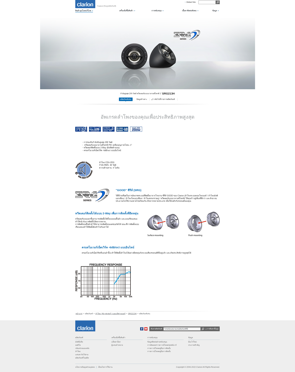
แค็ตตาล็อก (116, 342)
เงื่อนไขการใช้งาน (105, 367)
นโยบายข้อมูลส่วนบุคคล (85, 367)
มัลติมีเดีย (79, 342)
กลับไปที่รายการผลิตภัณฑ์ (164, 99)
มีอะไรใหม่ (192, 342)
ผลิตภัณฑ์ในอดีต (82, 358)
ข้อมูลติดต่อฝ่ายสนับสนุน (157, 342)
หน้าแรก (79, 314)
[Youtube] (146, 330)
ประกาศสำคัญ (194, 345)
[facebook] (141, 330)
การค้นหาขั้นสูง (212, 329)
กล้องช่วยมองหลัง (82, 348)
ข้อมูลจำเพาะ (141, 99)
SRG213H (132, 314)
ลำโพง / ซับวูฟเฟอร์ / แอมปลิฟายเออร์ (110, 314)
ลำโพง (78, 351)
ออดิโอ (78, 345)
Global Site (191, 2)
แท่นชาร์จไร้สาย (81, 355)
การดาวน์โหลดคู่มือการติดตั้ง (159, 348)
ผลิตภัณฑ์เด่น (125, 99)
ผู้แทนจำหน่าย (117, 345)
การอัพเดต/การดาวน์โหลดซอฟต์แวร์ (162, 345)
